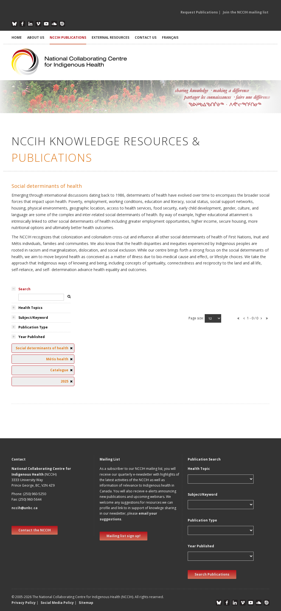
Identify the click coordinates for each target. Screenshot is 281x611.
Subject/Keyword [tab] (33, 317)
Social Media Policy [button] (57, 602)
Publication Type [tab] (33, 327)
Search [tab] (24, 289)
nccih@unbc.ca (25, 508)
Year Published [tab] (31, 336)
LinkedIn (30, 24)
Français (170, 37)
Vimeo (38, 24)
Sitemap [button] (86, 602)
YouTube (46, 24)
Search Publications (212, 574)
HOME (17, 37)
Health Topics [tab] (30, 307)
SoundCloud (54, 24)
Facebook (22, 24)
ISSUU (62, 24)
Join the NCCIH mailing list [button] (245, 12)
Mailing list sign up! (123, 536)
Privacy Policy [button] (24, 602)
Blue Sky (14, 24)
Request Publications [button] (199, 12)
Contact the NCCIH (34, 530)
